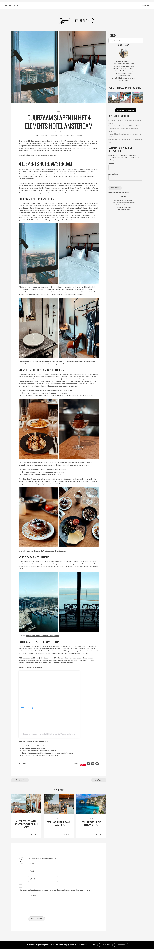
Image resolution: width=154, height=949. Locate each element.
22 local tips (41, 746)
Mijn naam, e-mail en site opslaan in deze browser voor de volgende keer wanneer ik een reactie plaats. (54, 890)
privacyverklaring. (123, 192)
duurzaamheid (54, 135)
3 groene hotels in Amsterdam (49, 755)
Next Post (98, 780)
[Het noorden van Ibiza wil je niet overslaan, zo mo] (137, 97)
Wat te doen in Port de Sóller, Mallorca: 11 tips (124, 126)
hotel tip (63, 135)
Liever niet (106, 945)
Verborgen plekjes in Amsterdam (33, 748)
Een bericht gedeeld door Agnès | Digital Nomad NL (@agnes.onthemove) (49, 734)
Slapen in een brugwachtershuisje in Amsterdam (57, 753)
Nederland (70, 135)
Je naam (111, 163)
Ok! (93, 945)
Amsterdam (44, 135)
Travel (59, 111)
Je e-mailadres (113, 174)
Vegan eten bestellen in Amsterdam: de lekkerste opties (46, 551)
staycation (78, 135)
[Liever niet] (151, 945)
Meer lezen (121, 945)
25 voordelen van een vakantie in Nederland (41, 155)
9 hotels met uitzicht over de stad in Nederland (42, 636)
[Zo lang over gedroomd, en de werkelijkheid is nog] (125, 97)
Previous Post (21, 780)
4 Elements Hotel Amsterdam (62, 141)
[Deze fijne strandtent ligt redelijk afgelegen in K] (114, 97)
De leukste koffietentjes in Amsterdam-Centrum (39, 751)
